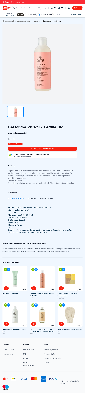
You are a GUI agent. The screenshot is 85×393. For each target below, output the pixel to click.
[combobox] (53, 8)
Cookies (46, 362)
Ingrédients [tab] (32, 198)
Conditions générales (51, 350)
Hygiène (35, 21)
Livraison (26, 358)
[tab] (15, 112)
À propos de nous (8, 350)
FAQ (24, 354)
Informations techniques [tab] (16, 198)
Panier (78, 8)
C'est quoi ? (60, 14)
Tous (21, 14)
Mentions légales (49, 354)
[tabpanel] (42, 64)
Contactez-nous (7, 354)
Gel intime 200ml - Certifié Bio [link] (51, 21)
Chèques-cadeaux (46, 14)
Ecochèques (32, 14)
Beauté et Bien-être (23, 21)
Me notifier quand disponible (44, 149)
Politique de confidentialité (53, 358)
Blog (44, 8)
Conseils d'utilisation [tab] (46, 198)
